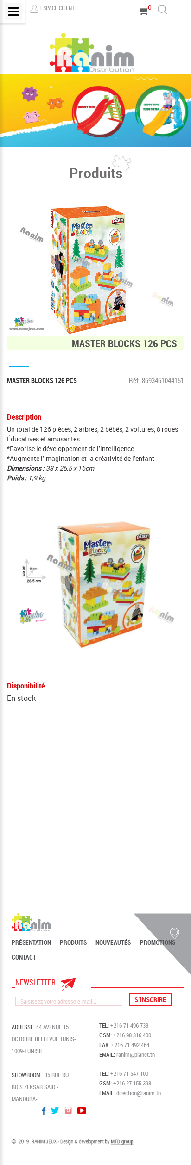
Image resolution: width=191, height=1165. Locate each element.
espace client (57, 8)
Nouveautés (113, 942)
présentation (31, 942)
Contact (24, 957)
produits (73, 942)
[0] (144, 24)
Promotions (157, 942)
